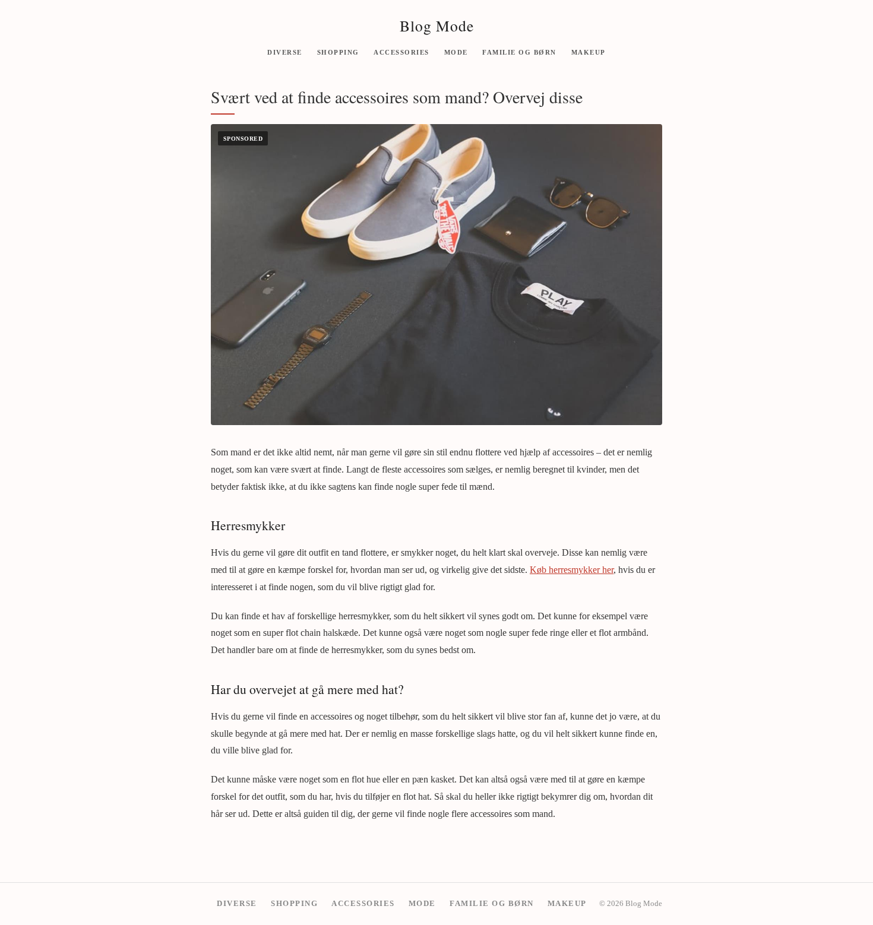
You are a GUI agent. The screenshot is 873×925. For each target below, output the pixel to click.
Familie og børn (519, 51)
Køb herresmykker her (571, 570)
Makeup (588, 51)
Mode (456, 51)
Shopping (338, 51)
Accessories (401, 51)
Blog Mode (437, 25)
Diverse (284, 51)
